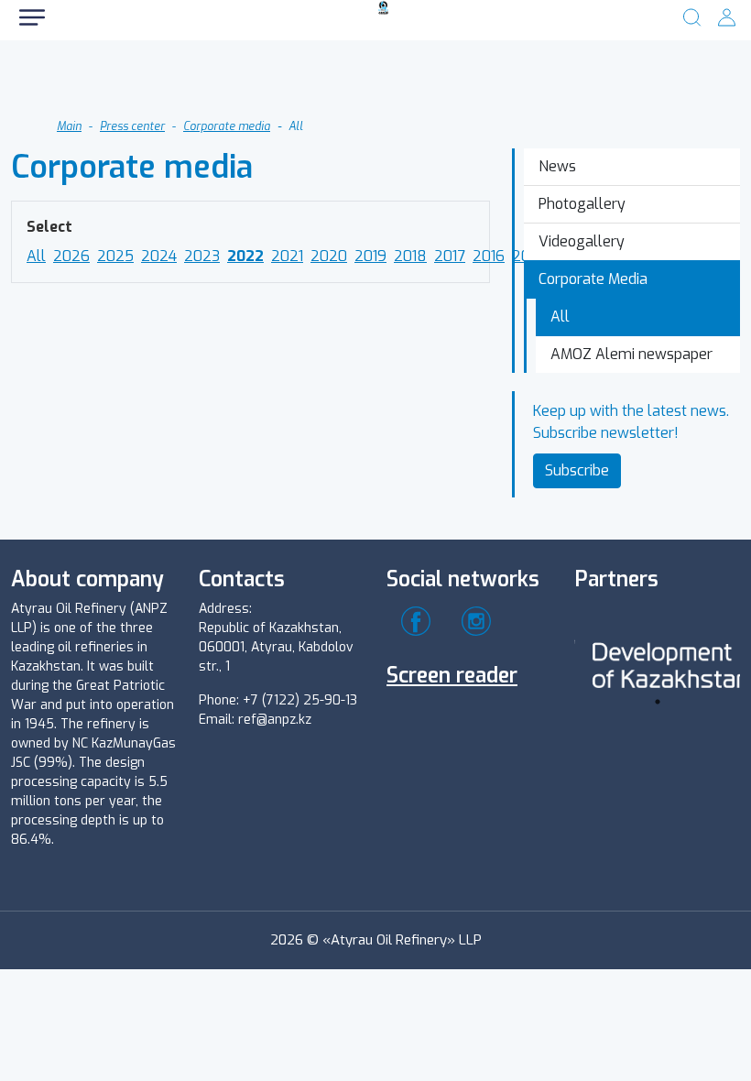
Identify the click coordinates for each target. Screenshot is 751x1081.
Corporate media (226, 126)
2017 (449, 256)
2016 (489, 256)
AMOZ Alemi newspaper (631, 354)
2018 (410, 256)
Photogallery (582, 203)
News (557, 166)
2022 (245, 256)
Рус (82, 82)
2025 (115, 256)
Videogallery (582, 241)
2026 (71, 256)
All (36, 256)
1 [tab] (657, 702)
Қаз (188, 82)
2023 (202, 256)
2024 (159, 256)
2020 (328, 256)
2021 (287, 256)
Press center (132, 126)
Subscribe (577, 470)
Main (69, 126)
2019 (370, 256)
